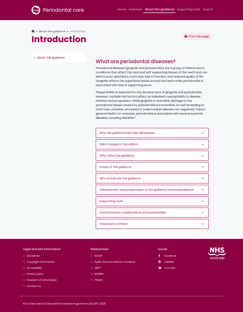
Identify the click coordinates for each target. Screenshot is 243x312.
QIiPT (97, 268)
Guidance (135, 9)
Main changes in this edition (119, 144)
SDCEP (98, 256)
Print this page (199, 36)
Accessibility (34, 268)
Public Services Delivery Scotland (114, 262)
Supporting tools (188, 9)
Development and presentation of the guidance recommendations (147, 190)
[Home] (33, 31)
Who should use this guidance (120, 178)
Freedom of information (42, 280)
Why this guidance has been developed (127, 133)
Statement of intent (114, 224)
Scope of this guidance (115, 167)
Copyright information (41, 262)
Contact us (34, 286)
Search (208, 9)
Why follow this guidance (117, 156)
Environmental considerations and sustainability (133, 212)
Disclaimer (33, 256)
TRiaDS (98, 280)
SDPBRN (99, 274)
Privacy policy (35, 274)
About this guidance (159, 9)
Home (121, 9)
